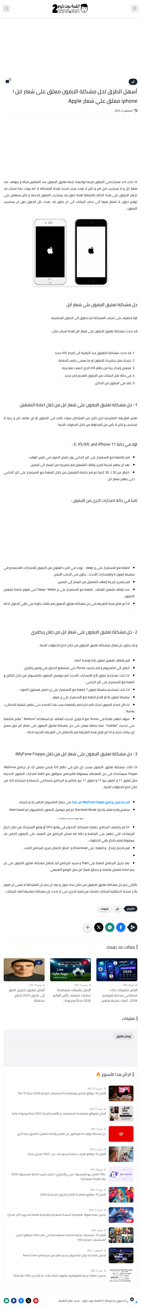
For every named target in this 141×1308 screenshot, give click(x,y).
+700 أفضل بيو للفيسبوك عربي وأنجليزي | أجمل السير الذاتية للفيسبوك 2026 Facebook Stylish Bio (58, 1176)
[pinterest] (36, 1300)
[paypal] (14, 1300)
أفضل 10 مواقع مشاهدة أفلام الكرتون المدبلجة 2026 (73, 1194)
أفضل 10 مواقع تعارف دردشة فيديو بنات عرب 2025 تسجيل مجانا (67, 1154)
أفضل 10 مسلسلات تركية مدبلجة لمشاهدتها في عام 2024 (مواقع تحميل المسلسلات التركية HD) (61, 1237)
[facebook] (21, 1300)
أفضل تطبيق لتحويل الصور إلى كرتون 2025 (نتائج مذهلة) (27, 995)
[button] (120, 927)
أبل (133, 81)
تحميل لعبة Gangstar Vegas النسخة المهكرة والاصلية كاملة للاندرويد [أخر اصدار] (57, 1214)
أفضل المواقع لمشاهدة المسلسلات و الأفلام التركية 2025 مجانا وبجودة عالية (59, 1113)
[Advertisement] (70, 50)
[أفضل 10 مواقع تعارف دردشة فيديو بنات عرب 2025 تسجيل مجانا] (121, 1154)
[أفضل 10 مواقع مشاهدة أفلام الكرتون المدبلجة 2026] (121, 1195)
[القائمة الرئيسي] (134, 8)
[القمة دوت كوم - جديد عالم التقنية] (70, 8)
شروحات (105, 908)
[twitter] (28, 1300)
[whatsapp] (6, 1300)
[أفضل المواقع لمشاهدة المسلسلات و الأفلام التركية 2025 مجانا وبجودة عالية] (121, 1114)
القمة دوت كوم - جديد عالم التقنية (80, 1300)
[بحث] (6, 8)
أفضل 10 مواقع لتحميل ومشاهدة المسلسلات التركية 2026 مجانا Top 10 (62, 1093)
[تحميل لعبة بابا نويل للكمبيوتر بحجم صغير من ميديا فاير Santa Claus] (121, 1255)
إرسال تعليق (124, 1036)
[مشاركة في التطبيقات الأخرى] (87, 927)
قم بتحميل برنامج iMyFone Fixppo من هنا (101, 802)
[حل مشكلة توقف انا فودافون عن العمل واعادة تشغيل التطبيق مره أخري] (121, 1134)
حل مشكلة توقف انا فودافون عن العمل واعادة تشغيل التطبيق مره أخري (61, 1133)
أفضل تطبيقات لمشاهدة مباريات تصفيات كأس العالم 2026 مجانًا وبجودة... (72, 995)
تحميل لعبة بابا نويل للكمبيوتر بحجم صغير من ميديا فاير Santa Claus (64, 1255)
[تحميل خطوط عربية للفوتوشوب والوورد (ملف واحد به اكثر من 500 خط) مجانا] (121, 1276)
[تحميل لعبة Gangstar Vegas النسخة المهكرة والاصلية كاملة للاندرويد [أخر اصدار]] (121, 1215)
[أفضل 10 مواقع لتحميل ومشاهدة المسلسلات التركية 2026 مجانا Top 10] (121, 1093)
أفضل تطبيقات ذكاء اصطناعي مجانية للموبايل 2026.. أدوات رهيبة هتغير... (118, 995)
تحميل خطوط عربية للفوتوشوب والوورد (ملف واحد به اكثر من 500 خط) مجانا (60, 1275)
